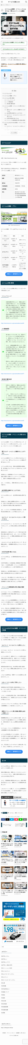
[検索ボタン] (26, 2)
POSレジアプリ (6, 962)
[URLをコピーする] (25, 819)
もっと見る (14, 132)
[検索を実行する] (25, 946)
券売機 (4, 986)
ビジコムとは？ (8, 93)
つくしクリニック (11, 100)
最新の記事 (18, 797)
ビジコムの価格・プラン (10, 95)
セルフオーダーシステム (8, 974)
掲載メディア (6, 992)
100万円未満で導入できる (13, 118)
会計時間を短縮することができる (14, 113)
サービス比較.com (14, 2)
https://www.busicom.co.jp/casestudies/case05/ (12, 420)
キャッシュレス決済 (7, 968)
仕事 (4, 983)
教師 (4, 997)
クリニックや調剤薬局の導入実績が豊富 (16, 120)
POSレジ (4, 13)
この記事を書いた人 (7, 797)
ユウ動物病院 (10, 101)
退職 (4, 1012)
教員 (4, 994)
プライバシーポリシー (11, 1032)
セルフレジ (5, 977)
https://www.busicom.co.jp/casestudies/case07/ (12, 373)
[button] (3, 819)
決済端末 (5, 1003)
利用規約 (4, 1032)
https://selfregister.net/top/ (7, 1027)
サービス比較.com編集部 (18, 800)
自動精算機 (5, 1006)
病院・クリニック (18, 812)
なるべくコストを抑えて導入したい (15, 129)
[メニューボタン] (2, 2)
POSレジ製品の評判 (7, 965)
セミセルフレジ (6, 971)
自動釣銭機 (5, 1009)
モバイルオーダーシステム (9, 980)
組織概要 (18, 1032)
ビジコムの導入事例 (9, 98)
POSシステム (6, 956)
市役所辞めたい (6, 989)
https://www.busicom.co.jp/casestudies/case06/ (12, 323)
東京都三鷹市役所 (11, 103)
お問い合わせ (23, 1032)
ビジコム (12, 812)
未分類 (4, 1000)
